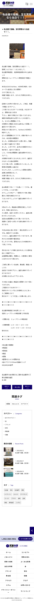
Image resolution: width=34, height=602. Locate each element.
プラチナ (13, 498)
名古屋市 (17, 490)
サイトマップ (25, 591)
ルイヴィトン (8, 494)
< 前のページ (6, 387)
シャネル (18, 502)
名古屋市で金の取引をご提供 (12, 374)
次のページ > (27, 387)
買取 (23, 490)
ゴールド (7, 498)
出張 (24, 498)
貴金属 (7, 431)
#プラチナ (24, 404)
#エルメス (15, 404)
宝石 (6, 428)
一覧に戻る (17, 387)
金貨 (19, 498)
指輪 (5, 380)
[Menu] (31, 4)
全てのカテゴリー (10, 418)
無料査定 (11, 502)
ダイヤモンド (23, 494)
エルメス (16, 494)
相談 (6, 502)
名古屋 (6, 490)
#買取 (8, 404)
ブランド (7, 425)
